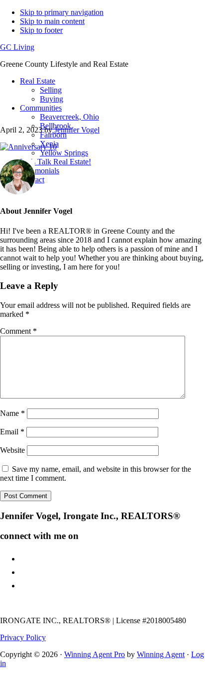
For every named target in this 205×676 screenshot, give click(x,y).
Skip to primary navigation (61, 12)
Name (12, 413)
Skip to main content (52, 21)
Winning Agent (161, 654)
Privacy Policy (23, 637)
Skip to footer (41, 30)
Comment (18, 331)
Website (12, 450)
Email (12, 431)
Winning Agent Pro (94, 654)
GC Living (17, 47)
